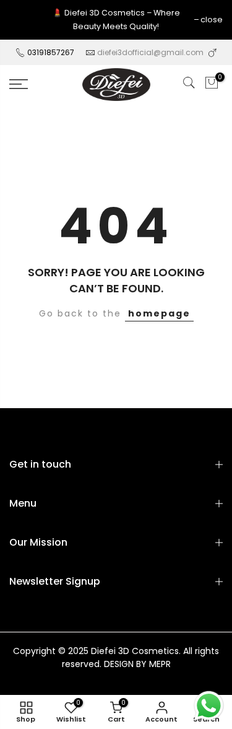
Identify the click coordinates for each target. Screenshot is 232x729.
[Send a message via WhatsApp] (209, 706)
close (211, 19)
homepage (159, 313)
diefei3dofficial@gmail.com (150, 52)
